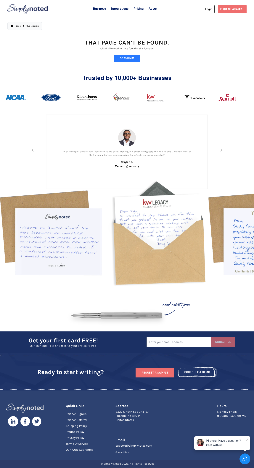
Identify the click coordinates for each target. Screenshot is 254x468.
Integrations (119, 8)
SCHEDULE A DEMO (197, 372)
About (153, 8)
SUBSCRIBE (223, 342)
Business (99, 8)
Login (208, 9)
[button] (32, 150)
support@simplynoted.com (133, 445)
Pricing (138, 8)
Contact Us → (122, 452)
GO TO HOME (127, 58)
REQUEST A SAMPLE (232, 9)
